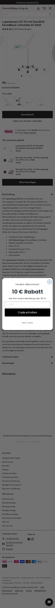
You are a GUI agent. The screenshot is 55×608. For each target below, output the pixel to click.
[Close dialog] (49, 282)
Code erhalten (27, 312)
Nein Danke (27, 322)
